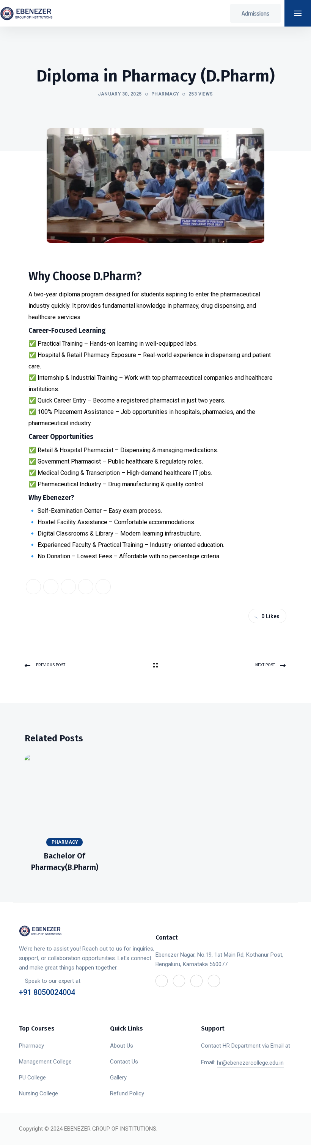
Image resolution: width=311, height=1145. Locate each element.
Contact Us (124, 1061)
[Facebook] (33, 586)
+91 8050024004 (47, 992)
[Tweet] (50, 586)
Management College (45, 1061)
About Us (121, 1045)
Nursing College (38, 1093)
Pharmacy (165, 94)
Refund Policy (127, 1093)
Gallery (118, 1077)
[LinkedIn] (68, 586)
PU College (32, 1077)
